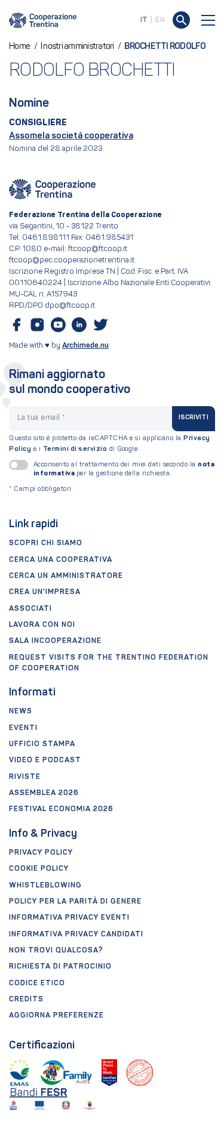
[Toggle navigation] (208, 20)
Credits (26, 999)
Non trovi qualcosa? (56, 950)
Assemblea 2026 (44, 793)
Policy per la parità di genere (75, 901)
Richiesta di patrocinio (60, 966)
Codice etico (37, 983)
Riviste (25, 777)
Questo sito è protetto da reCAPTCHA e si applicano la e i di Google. (109, 444)
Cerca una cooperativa (60, 560)
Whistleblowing (45, 885)
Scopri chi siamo (45, 543)
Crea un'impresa (45, 592)
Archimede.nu (85, 345)
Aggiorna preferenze (56, 1015)
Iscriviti (193, 418)
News (20, 711)
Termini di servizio (75, 449)
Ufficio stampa (42, 744)
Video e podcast (45, 760)
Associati (30, 609)
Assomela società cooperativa (71, 136)
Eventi (23, 728)
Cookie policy (39, 869)
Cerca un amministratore (66, 576)
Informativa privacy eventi (69, 917)
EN (160, 20)
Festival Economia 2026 (61, 809)
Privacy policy (41, 852)
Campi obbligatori (40, 489)
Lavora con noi (42, 625)
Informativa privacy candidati (76, 934)
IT (144, 20)
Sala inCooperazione (55, 641)
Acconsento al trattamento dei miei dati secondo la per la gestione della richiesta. (124, 469)
